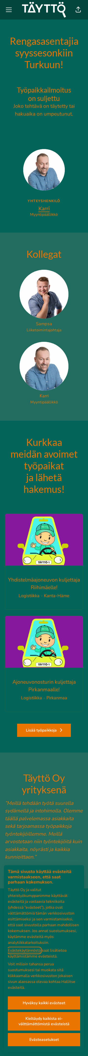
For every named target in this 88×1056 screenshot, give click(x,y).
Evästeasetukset (44, 1039)
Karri (44, 208)
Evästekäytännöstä (24, 950)
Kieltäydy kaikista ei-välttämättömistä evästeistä (44, 1021)
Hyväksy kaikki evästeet (44, 1003)
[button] (78, 10)
